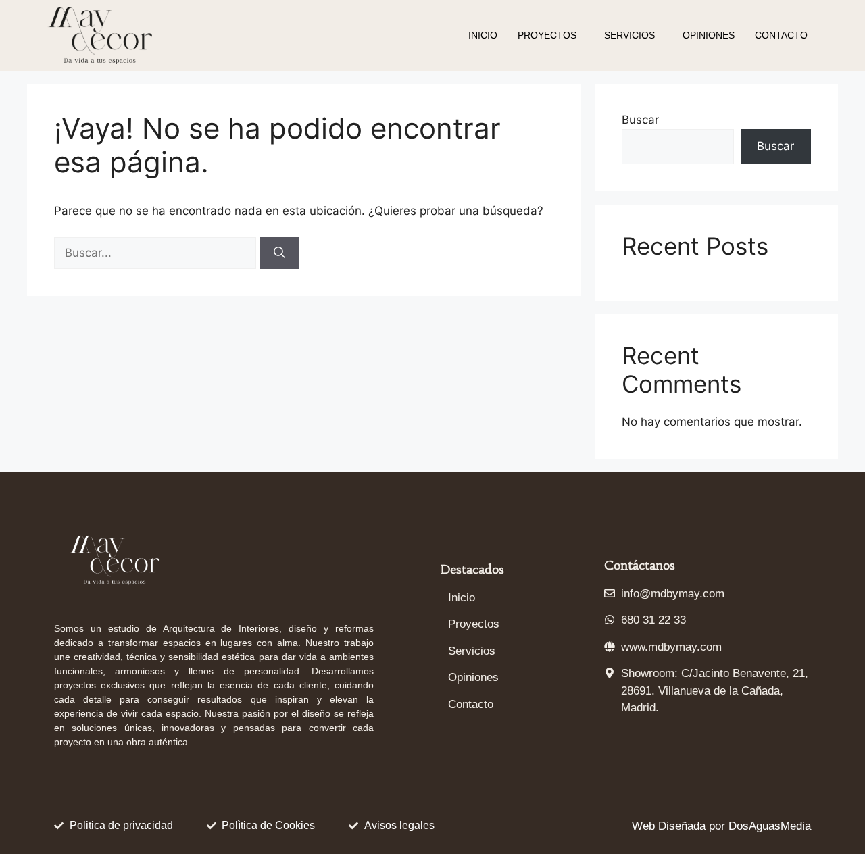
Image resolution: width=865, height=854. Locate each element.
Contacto (781, 35)
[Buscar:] (157, 252)
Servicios (629, 35)
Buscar (640, 119)
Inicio (482, 35)
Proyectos (547, 35)
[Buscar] (279, 253)
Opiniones (709, 35)
